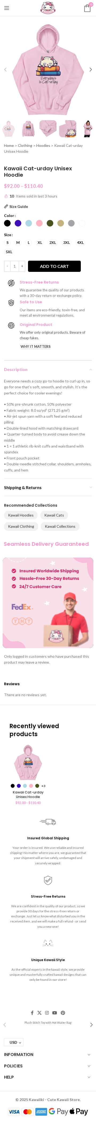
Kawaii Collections (60, 526)
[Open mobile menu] (6, 8)
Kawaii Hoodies (21, 515)
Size (7, 234)
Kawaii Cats (54, 515)
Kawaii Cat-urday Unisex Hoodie (28, 794)
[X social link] (39, 1013)
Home (9, 145)
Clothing (25, 145)
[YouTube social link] (55, 1013)
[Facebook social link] (32, 1013)
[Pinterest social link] (63, 1013)
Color (9, 215)
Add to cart (54, 266)
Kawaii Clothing (21, 526)
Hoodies (43, 145)
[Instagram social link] (46, 1013)
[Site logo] (48, 7)
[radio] (7, 223)
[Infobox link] (48, 1022)
